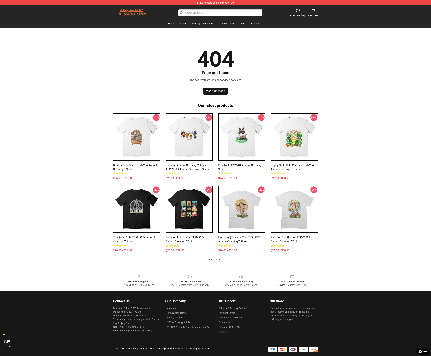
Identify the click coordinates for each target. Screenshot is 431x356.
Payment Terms (227, 313)
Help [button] (425, 352)
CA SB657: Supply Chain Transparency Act (188, 327)
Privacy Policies (174, 317)
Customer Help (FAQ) (230, 327)
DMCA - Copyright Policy (179, 322)
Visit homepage (215, 91)
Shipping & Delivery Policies (233, 308)
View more (215, 259)
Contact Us (224, 322)
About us (171, 308)
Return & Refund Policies (231, 317)
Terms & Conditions (176, 313)
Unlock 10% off (7, 341)
